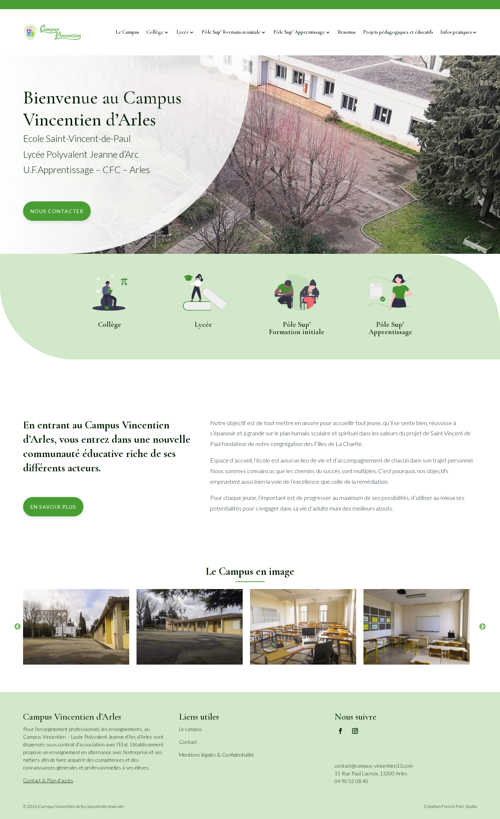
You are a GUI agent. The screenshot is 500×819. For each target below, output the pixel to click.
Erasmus (347, 32)
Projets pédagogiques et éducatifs (398, 32)
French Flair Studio (459, 806)
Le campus (190, 729)
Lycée (182, 32)
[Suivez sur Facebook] (340, 731)
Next (482, 626)
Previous (17, 626)
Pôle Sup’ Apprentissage (299, 32)
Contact (188, 742)
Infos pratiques (456, 32)
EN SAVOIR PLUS (53, 507)
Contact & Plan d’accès (48, 780)
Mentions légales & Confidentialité (216, 755)
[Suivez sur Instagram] (355, 731)
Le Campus (127, 32)
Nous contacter (56, 211)
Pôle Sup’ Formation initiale (231, 32)
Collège (155, 32)
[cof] (303, 627)
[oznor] (76, 627)
